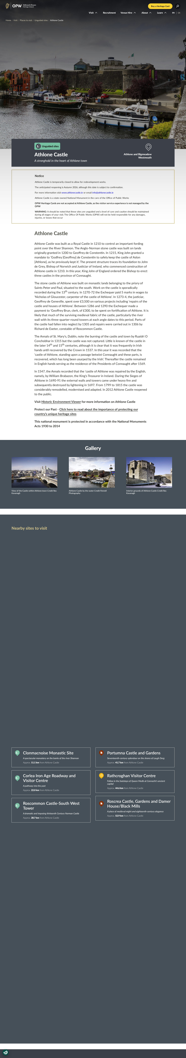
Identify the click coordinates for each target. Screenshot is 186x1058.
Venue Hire (126, 13)
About (145, 13)
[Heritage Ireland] (18, 5)
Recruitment (109, 13)
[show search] (177, 6)
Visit (91, 13)
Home (8, 20)
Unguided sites (41, 20)
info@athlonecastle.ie (102, 193)
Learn (160, 13)
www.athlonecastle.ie (72, 193)
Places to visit (26, 20)
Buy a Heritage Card (160, 6)
